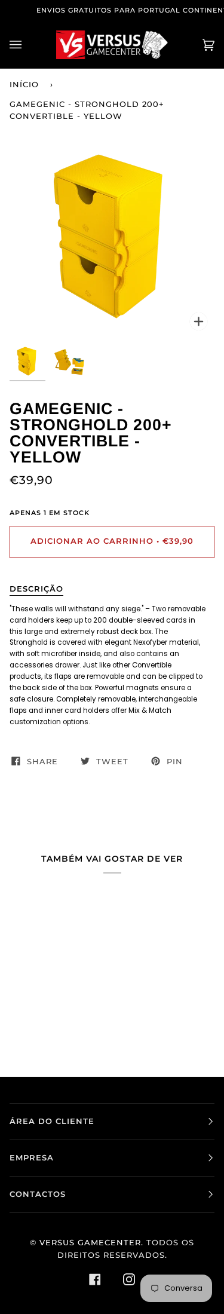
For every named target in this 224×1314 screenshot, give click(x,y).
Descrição (36, 588)
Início (24, 84)
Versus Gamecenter (90, 1242)
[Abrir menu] (27, 45)
